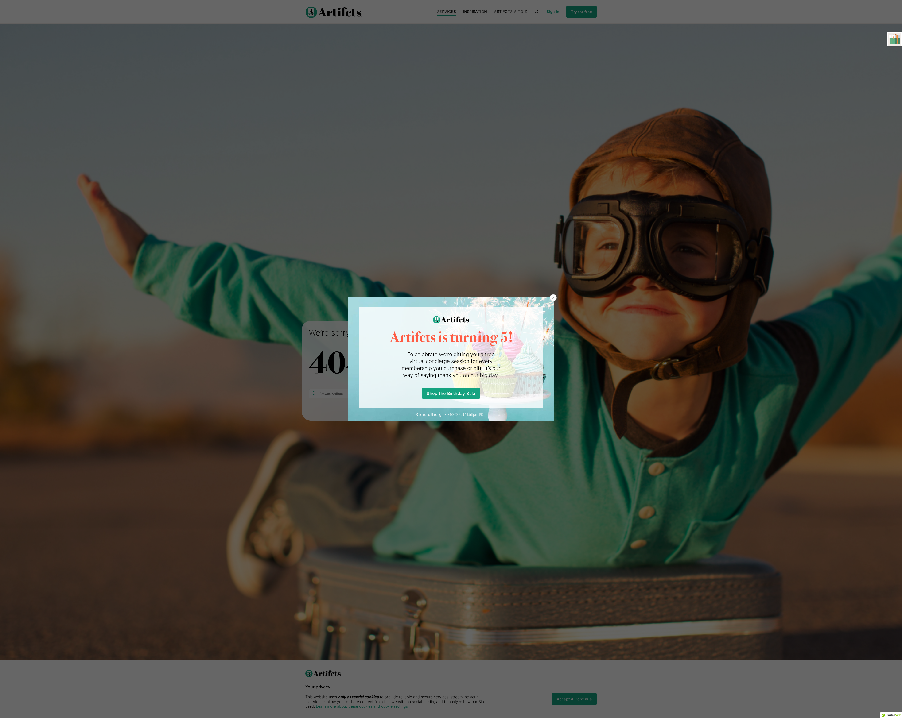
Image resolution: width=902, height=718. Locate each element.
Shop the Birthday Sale (451, 393)
